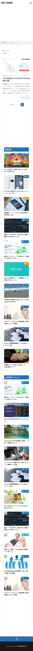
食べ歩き (26, 154)
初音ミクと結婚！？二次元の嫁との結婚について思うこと (16, 550)
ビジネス (26, 285)
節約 (27, 176)
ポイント (26, 220)
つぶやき (26, 534)
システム (26, 404)
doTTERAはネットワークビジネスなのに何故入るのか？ (16, 507)
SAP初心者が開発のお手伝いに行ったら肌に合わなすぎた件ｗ (16, 300)
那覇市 (26, 350)
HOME (5, 42)
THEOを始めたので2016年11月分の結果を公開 (16, 79)
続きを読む (25, 97)
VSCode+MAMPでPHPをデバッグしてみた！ (16, 420)
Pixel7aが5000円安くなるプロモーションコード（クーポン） (16, 192)
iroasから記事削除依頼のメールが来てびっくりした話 (16, 344)
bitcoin (26, 447)
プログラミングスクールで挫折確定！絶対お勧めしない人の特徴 (16, 322)
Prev (12, 104)
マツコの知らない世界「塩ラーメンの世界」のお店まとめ (15, 170)
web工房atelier (7, 3)
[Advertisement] (16, 23)
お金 (27, 198)
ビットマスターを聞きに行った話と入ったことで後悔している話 (16, 463)
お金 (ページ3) (13, 42)
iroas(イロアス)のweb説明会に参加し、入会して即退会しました (16, 441)
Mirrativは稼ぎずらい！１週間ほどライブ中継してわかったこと (16, 279)
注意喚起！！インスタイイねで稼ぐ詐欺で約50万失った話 (16, 214)
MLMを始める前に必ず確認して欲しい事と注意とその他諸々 (16, 572)
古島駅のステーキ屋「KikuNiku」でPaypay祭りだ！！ (14, 366)
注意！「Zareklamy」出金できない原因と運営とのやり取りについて (16, 235)
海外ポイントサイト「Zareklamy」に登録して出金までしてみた (16, 257)
